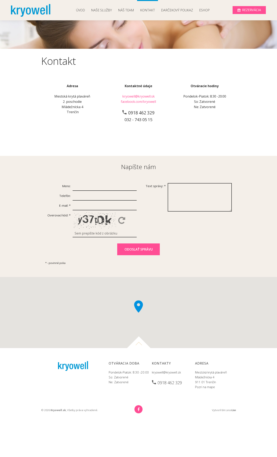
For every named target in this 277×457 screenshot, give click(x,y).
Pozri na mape (205, 387)
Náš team (126, 10)
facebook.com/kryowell (138, 101)
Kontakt (147, 10)
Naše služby (101, 10)
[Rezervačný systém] (249, 10)
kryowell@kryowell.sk (138, 96)
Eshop (204, 10)
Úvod (80, 10)
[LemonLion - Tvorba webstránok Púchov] (231, 410)
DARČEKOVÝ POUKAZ (177, 10)
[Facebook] (138, 409)
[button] (138, 306)
